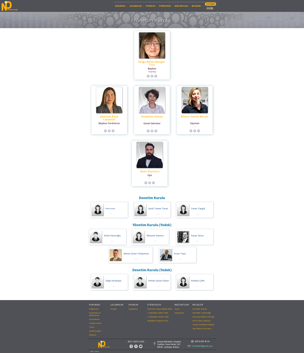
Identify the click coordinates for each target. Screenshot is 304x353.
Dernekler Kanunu (199, 309)
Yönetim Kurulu (95, 323)
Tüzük (91, 327)
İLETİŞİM (210, 4)
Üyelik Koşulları (95, 331)
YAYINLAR (150, 6)
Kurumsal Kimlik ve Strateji (203, 317)
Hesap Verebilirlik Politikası (203, 324)
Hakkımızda (93, 309)
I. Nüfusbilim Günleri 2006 (157, 313)
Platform (92, 335)
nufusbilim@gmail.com (202, 346)
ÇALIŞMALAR (136, 6)
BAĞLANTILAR (181, 6)
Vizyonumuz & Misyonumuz (95, 314)
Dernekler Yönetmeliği (201, 313)
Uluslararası (179, 313)
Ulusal (177, 309)
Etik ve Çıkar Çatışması (201, 320)
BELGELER (196, 6)
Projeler (113, 309)
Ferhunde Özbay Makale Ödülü (159, 309)
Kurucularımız (94, 319)
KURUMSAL (120, 6)
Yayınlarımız (133, 309)
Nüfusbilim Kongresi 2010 (157, 320)
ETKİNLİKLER (165, 6)
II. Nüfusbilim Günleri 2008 (158, 317)
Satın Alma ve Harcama (201, 328)
